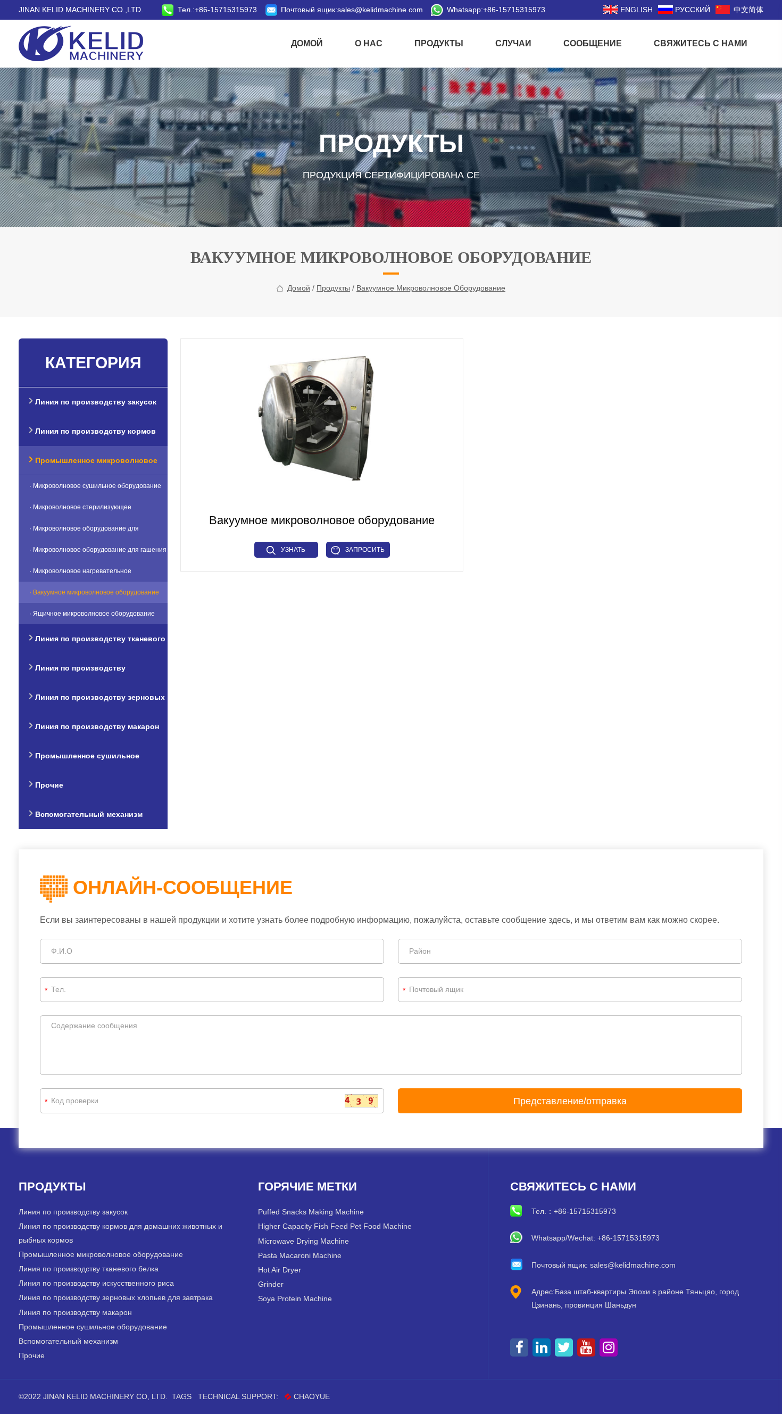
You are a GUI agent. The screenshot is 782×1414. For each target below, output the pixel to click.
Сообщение (592, 43)
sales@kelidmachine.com (380, 9)
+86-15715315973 (514, 9)
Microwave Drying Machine (303, 1241)
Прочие (32, 1355)
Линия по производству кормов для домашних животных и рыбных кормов (120, 1233)
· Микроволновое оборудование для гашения (98, 549)
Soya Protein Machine (295, 1298)
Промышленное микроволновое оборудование (101, 1254)
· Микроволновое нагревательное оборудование (80, 574)
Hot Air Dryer (279, 1270)
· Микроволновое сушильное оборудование (95, 486)
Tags (182, 1396)
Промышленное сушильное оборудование (93, 1326)
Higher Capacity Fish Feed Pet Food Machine (335, 1226)
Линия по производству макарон (75, 1312)
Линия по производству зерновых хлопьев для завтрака (116, 1297)
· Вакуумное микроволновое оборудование (94, 592)
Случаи (513, 43)
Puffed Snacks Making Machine (311, 1212)
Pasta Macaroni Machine (300, 1255)
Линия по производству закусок (73, 1212)
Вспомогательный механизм (68, 1341)
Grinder (271, 1284)
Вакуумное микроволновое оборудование (430, 288)
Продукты (438, 43)
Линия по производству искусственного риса (96, 1283)
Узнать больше (289, 552)
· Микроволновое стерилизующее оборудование (80, 510)
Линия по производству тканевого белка (89, 1268)
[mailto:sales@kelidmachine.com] (273, 9)
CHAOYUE (312, 1396)
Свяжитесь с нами (700, 43)
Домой (307, 43)
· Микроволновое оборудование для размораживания (84, 532)
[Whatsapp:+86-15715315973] (439, 9)
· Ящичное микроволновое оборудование (92, 613)
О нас (368, 43)
